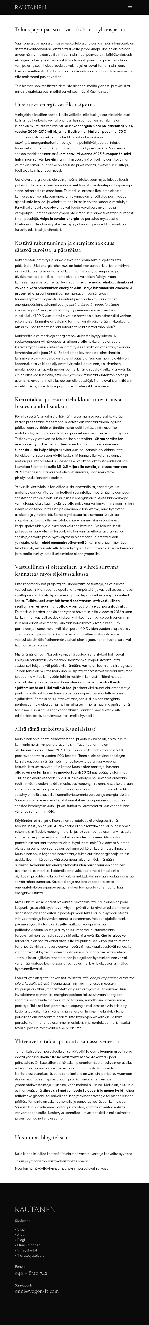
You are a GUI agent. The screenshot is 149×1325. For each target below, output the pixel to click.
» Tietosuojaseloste (29, 1255)
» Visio (20, 1229)
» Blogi (20, 1240)
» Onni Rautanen (27, 1245)
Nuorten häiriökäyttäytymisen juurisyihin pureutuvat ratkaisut (62, 1168)
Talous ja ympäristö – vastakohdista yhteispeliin (51, 1161)
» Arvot (20, 1234)
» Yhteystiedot (26, 1250)
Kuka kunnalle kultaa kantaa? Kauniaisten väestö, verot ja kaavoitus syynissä (73, 1153)
